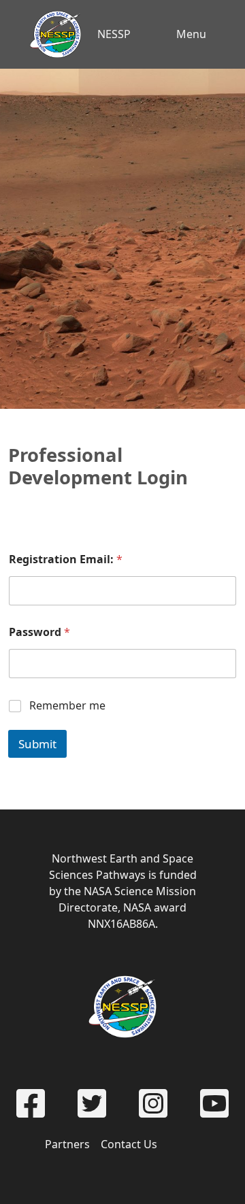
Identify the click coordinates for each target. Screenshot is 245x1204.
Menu (191, 34)
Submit (37, 744)
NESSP (114, 34)
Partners (67, 1144)
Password (39, 632)
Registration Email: (65, 559)
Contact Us (129, 1144)
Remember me (67, 706)
